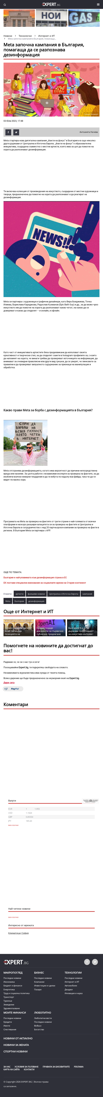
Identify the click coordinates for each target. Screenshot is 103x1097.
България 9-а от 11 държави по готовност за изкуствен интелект (81, 630)
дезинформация (36, 601)
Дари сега (9, 682)
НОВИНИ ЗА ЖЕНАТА (16, 1045)
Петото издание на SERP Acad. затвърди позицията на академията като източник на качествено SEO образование (18, 635)
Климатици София (18, 933)
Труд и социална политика (17, 993)
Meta (7, 601)
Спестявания (10, 1029)
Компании (39, 981)
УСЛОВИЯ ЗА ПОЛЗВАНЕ (26, 1066)
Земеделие (9, 1004)
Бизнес (39, 972)
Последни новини (12, 978)
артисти (19, 594)
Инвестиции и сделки (44, 985)
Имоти (7, 1025)
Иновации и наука (74, 993)
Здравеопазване (12, 1008)
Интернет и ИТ (72, 981)
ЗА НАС (7, 1066)
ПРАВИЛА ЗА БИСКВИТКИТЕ (56, 1066)
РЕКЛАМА (78, 1066)
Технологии (73, 972)
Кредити (8, 1022)
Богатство (39, 1029)
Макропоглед (13, 972)
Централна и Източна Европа (63, 594)
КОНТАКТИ (29, 1069)
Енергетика (9, 989)
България (19, 601)
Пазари (37, 989)
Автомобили (71, 985)
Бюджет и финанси (13, 985)
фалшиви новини (36, 594)
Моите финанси (15, 1012)
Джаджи (69, 989)
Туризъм (8, 1000)
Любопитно (42, 1012)
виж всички (13, 917)
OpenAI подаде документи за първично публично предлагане (50, 630)
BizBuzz (37, 1025)
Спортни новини (16, 1051)
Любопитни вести (43, 1018)
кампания (87, 594)
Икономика (9, 981)
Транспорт (9, 997)
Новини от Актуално (18, 1038)
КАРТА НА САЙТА (12, 1069)
